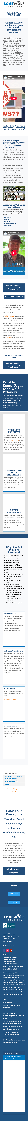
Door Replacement (9, 961)
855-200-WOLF (7, 941)
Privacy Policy (13, 969)
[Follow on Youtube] (11, 950)
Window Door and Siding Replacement (13, 1058)
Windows (9, 789)
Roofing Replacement (10, 963)
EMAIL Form (14, 894)
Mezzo (12, 316)
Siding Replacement (10, 959)
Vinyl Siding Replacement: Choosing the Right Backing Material (11, 1034)
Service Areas (9, 946)
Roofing (14, 791)
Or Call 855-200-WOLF (14, 297)
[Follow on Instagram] (7, 950)
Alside (7, 316)
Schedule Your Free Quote (12, 287)
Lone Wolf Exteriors (11, 773)
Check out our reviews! (11, 700)
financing (9, 337)
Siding (15, 789)
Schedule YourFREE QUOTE (14, 14)
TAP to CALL (14, 902)
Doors (19, 789)
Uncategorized (7, 1002)
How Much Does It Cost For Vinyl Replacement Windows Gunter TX (13, 778)
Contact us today (13, 440)
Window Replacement (10, 957)
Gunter (7, 784)
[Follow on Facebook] (4, 950)
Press (4, 999)
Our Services (6, 955)
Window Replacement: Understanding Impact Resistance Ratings (13, 1015)
